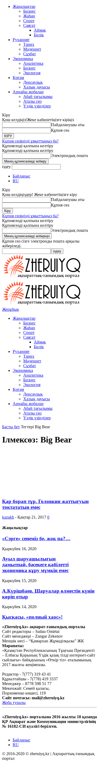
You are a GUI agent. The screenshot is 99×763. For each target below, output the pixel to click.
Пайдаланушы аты (67, 124)
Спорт (29, 20)
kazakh (8, 517)
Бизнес (29, 11)
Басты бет (11, 427)
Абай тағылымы (38, 96)
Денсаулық (33, 82)
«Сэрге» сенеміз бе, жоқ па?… (36, 538)
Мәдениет (32, 49)
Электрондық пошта (69, 155)
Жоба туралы (14, 702)
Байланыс (21, 176)
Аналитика (33, 63)
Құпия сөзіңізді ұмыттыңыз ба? (30, 141)
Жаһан (29, 16)
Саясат (29, 25)
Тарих (28, 44)
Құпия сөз (60, 130)
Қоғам (18, 77)
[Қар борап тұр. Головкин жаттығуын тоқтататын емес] (45, 491)
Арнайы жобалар (28, 92)
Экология (31, 73)
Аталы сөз (32, 101)
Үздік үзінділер (37, 106)
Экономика (23, 58)
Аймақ (40, 30)
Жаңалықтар (24, 6)
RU (16, 181)
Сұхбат (29, 54)
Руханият (21, 39)
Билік (39, 35)
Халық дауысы (36, 87)
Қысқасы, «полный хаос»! (32, 617)
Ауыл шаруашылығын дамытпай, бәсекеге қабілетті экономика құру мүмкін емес (35, 564)
